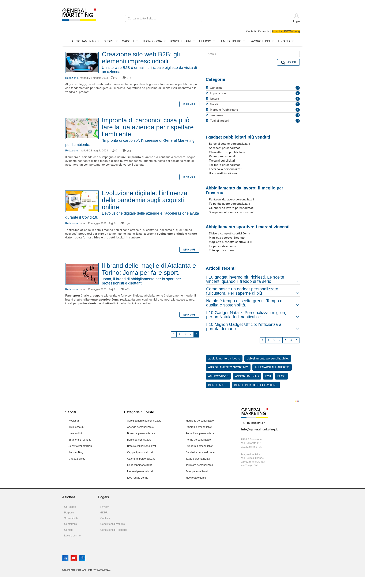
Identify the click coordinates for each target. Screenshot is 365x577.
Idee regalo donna (137, 477)
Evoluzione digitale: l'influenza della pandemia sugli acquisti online (81, 201)
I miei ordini (75, 433)
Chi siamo (70, 506)
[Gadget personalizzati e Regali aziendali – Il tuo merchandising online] (79, 14)
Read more (189, 104)
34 (297, 120)
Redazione (71, 77)
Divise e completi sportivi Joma (229, 233)
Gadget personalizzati (139, 465)
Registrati (73, 420)
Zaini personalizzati (197, 471)
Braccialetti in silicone (223, 173)
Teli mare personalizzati (224, 164)
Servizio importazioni (80, 446)
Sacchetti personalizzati (224, 148)
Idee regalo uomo (196, 477)
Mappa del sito (76, 458)
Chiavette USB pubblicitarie (227, 152)
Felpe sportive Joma (222, 246)
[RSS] (207, 88)
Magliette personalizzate (200, 420)
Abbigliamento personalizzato (144, 420)
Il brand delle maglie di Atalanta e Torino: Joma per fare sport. (81, 273)
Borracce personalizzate (141, 433)
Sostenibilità (71, 518)
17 (297, 87)
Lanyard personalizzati (140, 471)
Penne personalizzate (198, 439)
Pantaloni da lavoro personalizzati (231, 199)
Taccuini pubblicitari (222, 160)
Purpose (69, 512)
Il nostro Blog (75, 452)
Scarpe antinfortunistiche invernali (231, 212)
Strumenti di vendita (79, 439)
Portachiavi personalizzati (200, 433)
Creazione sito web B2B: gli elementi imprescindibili (81, 62)
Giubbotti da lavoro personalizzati (231, 208)
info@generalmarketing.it (259, 429)
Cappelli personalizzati (140, 452)
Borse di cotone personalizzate (229, 143)
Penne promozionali (222, 156)
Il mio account (76, 427)
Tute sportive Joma (221, 250)
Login (296, 21)
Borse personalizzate (139, 439)
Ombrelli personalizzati (199, 427)
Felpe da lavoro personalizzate (229, 203)
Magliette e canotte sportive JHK (230, 242)
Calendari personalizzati (141, 458)
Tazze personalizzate (198, 458)
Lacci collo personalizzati (225, 169)
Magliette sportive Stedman (227, 237)
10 (297, 115)
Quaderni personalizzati (199, 446)
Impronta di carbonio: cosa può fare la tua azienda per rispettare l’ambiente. (81, 128)
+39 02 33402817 (253, 423)
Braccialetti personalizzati (142, 446)
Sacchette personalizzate (200, 452)
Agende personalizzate (140, 427)
